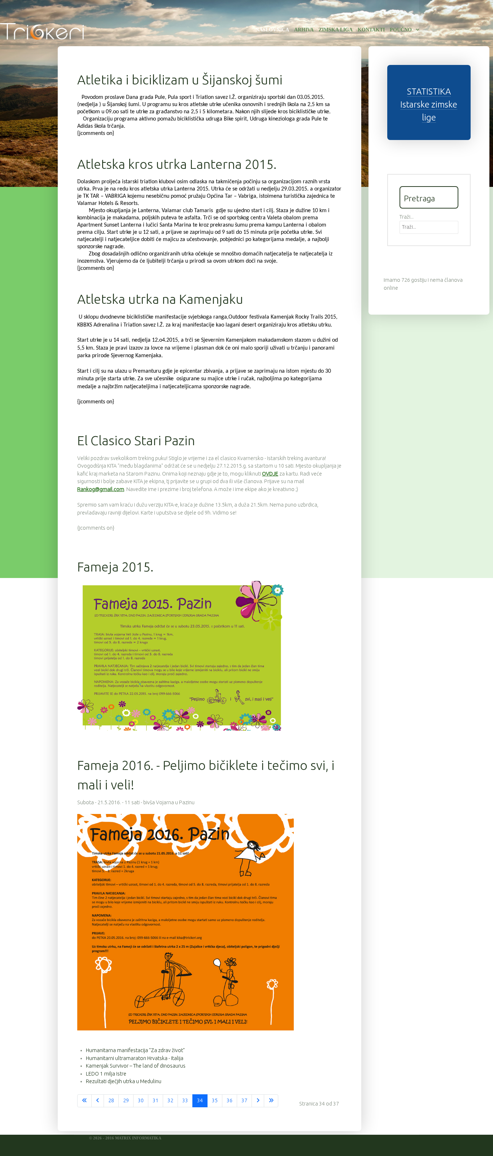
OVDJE (270, 474)
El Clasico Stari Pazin (136, 440)
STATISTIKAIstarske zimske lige (428, 104)
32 (170, 1100)
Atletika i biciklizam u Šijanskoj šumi (180, 79)
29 (126, 1100)
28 (111, 1100)
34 (200, 1100)
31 (155, 1100)
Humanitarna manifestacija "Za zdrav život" (135, 1050)
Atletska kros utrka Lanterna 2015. (176, 164)
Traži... (407, 217)
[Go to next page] (258, 1100)
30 (141, 1100)
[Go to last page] (271, 1100)
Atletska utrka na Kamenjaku (160, 299)
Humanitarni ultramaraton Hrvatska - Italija (134, 1058)
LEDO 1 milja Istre (106, 1074)
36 (229, 1100)
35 (215, 1100)
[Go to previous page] (97, 1100)
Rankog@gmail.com (100, 489)
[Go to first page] (84, 1100)
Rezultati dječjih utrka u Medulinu (123, 1081)
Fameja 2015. (115, 566)
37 (244, 1100)
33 (185, 1100)
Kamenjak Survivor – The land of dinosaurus (136, 1066)
